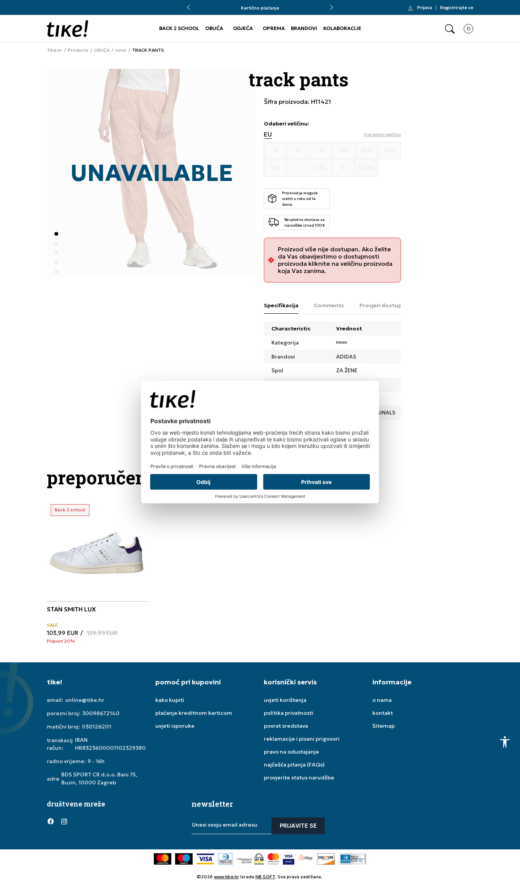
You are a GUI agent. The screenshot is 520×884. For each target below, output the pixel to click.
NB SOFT (265, 876)
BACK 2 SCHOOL (179, 28)
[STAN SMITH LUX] (97, 550)
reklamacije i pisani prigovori (302, 738)
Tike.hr (54, 50)
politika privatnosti (288, 712)
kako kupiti (169, 700)
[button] (450, 28)
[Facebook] (50, 821)
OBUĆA (214, 28)
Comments (329, 305)
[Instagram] (64, 821)
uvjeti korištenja (285, 700)
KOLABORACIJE (342, 28)
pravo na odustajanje (291, 751)
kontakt (382, 712)
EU (268, 134)
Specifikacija (281, 305)
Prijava (424, 7)
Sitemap (383, 725)
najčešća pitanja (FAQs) (294, 764)
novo (120, 50)
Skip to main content (77, 11)
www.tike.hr (226, 876)
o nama (382, 700)
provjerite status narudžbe (299, 777)
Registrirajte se (456, 7)
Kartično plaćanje (260, 8)
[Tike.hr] (67, 28)
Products (78, 50)
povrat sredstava (286, 725)
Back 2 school (70, 510)
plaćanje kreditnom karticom (193, 712)
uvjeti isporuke (175, 725)
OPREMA (274, 28)
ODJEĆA (243, 28)
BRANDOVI (304, 28)
